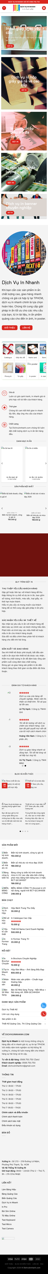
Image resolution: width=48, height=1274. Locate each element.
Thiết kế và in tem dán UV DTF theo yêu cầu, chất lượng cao (35, 806)
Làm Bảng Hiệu (9, 1189)
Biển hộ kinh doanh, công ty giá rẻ (12, 516)
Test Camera (8, 1228)
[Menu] (4, 8)
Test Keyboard (8, 1220)
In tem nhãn (10, 177)
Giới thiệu (9, 1264)
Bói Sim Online (8, 1211)
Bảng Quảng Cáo (10, 1194)
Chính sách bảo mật (11, 1121)
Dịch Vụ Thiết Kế (9, 1009)
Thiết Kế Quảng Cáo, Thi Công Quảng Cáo (21, 1023)
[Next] (46, 463)
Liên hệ (35, 1264)
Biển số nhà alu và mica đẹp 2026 (36, 516)
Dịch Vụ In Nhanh (10, 1202)
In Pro (4, 1207)
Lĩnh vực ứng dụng (10, 1014)
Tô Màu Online (8, 1215)
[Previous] (2, 463)
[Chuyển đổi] (45, 1018)
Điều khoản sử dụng (11, 1125)
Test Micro (7, 1224)
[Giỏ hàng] (44, 8)
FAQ (41, 1264)
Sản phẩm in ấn (9, 1019)
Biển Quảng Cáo (9, 1198)
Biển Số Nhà (36, 513)
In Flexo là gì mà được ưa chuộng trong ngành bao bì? (11, 806)
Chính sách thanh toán (12, 1116)
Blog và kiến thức (23, 1264)
